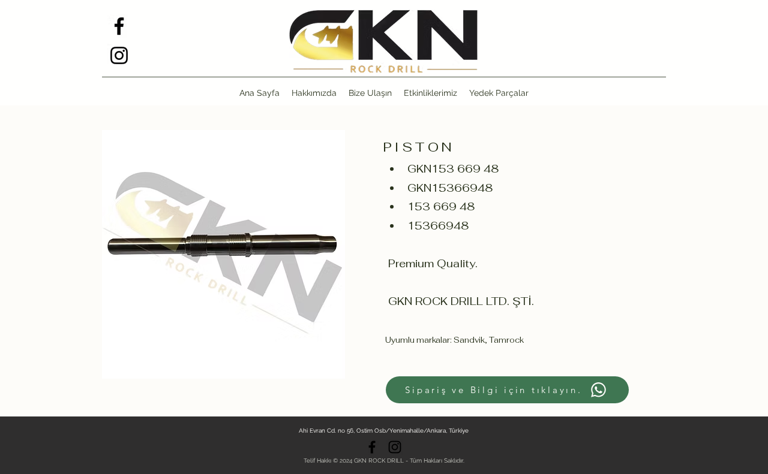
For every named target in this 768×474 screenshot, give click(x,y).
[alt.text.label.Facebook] (119, 26)
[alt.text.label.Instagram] (119, 55)
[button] (499, 92)
